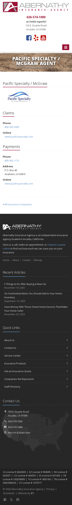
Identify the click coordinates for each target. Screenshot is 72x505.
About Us (9, 340)
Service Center (12, 355)
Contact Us (10, 347)
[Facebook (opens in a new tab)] (29, 37)
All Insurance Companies (18, 204)
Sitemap (38, 260)
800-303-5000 (12, 127)
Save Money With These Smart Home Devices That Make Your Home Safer (36, 310)
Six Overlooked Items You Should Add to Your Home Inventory (33, 297)
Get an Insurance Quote (17, 371)
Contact (26, 260)
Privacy (50, 489)
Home (6, 260)
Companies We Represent (19, 379)
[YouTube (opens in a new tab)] (43, 37)
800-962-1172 (12, 160)
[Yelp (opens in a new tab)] (36, 37)
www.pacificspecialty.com (19, 136)
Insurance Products (15, 363)
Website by (26, 493)
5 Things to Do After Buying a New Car (25, 285)
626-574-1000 (15, 421)
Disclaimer (9, 493)
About (16, 260)
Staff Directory (12, 386)
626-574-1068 (15, 427)
